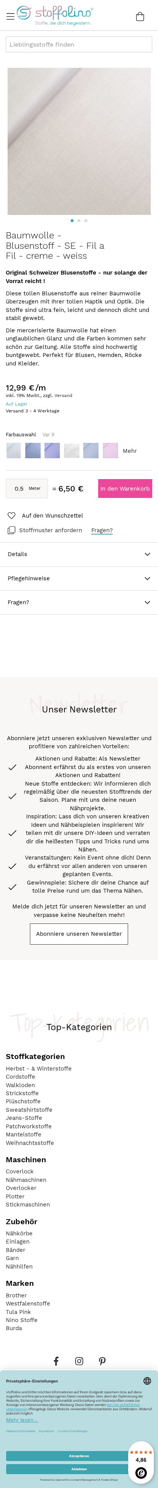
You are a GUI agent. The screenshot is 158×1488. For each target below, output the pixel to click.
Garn (12, 1258)
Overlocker (21, 1188)
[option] (13, 450)
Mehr (130, 450)
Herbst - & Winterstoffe (39, 1068)
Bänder (15, 1250)
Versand (63, 395)
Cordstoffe (20, 1076)
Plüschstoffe (23, 1101)
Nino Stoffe (22, 1320)
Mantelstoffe (23, 1134)
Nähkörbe (19, 1233)
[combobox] (79, 44)
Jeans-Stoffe (24, 1117)
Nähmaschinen (26, 1179)
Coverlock (20, 1171)
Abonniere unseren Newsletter (79, 933)
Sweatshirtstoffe (29, 1109)
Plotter (15, 1196)
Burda (14, 1328)
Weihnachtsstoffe (30, 1142)
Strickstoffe (22, 1093)
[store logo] (55, 15)
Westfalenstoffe (28, 1303)
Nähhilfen (19, 1266)
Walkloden (20, 1085)
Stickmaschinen (28, 1204)
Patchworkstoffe (29, 1126)
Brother (16, 1295)
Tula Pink (18, 1312)
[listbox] (79, 452)
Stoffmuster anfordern (50, 530)
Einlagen (18, 1241)
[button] (72, 220)
